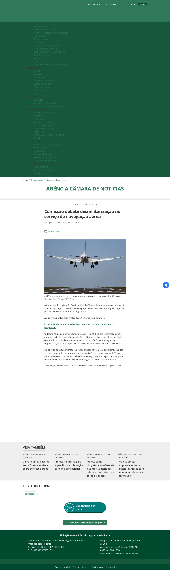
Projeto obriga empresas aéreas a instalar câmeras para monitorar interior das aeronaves (131, 468)
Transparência (40, 166)
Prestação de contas (43, 170)
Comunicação (37, 180)
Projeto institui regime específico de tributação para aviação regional (69, 465)
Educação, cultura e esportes (47, 45)
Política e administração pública (49, 51)
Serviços (37, 74)
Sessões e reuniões (43, 122)
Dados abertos (40, 173)
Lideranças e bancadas (44, 102)
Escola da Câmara (42, 83)
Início (25, 180)
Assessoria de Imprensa (45, 157)
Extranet (110, 567)
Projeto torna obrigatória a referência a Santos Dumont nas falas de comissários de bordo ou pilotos (100, 468)
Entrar (142, 4)
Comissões (38, 118)
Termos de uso (80, 567)
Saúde (36, 58)
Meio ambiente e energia (45, 48)
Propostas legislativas (44, 112)
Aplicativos (97, 567)
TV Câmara (38, 150)
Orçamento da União (43, 128)
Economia (38, 42)
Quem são (38, 99)
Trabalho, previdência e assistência (50, 64)
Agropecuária (40, 26)
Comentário (53, 231)
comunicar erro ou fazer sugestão (87, 522)
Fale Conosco (110, 4)
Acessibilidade (94, 4)
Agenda (37, 71)
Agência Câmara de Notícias (47, 144)
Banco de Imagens (42, 154)
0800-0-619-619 (124, 540)
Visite (36, 93)
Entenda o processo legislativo (48, 134)
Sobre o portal (62, 567)
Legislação (38, 131)
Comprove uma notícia (44, 160)
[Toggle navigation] (144, 99)
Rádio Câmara (40, 147)
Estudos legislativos (43, 125)
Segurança (38, 61)
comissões (30, 493)
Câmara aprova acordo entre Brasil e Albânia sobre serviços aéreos (36, 465)
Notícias (49, 180)
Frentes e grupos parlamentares (49, 106)
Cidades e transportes (44, 29)
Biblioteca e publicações (45, 80)
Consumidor (39, 35)
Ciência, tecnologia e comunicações (50, 32)
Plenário (37, 115)
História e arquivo (42, 90)
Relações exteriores (43, 55)
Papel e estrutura (42, 87)
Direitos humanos (42, 39)
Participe (37, 138)
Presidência (39, 77)
